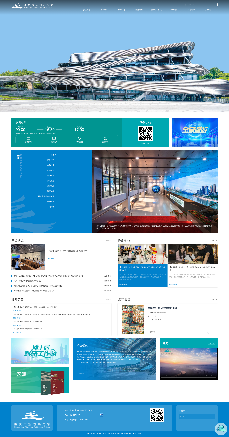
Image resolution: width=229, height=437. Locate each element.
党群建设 (139, 10)
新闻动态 (121, 10)
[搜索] (216, 4)
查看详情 (81, 373)
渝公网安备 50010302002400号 (131, 433)
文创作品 (191, 10)
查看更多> (108, 240)
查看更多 (211, 343)
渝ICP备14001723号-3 (112, 433)
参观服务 (86, 10)
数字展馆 (104, 10)
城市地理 (173, 10)
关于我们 (208, 10)
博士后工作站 (156, 10)
